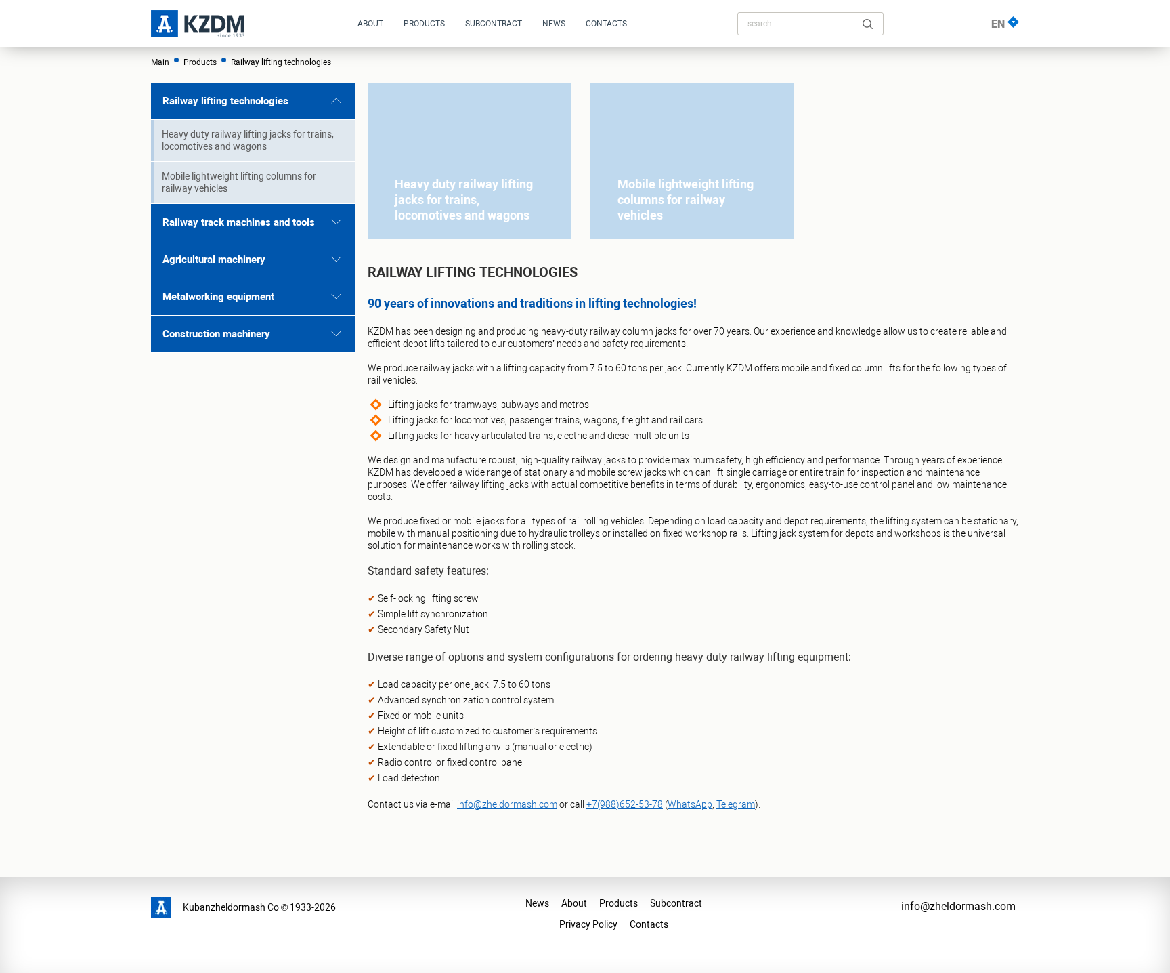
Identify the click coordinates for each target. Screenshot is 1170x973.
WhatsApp (690, 804)
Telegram (735, 804)
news (553, 23)
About (574, 903)
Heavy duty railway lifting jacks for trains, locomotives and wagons (248, 140)
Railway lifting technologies (225, 101)
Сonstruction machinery (216, 334)
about (370, 23)
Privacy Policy (588, 924)
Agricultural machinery (213, 259)
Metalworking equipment (218, 297)
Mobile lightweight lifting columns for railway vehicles (239, 182)
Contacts (606, 23)
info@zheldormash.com (507, 804)
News (537, 903)
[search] (868, 24)
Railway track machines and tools (238, 222)
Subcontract (493, 23)
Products (424, 23)
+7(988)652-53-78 (624, 804)
